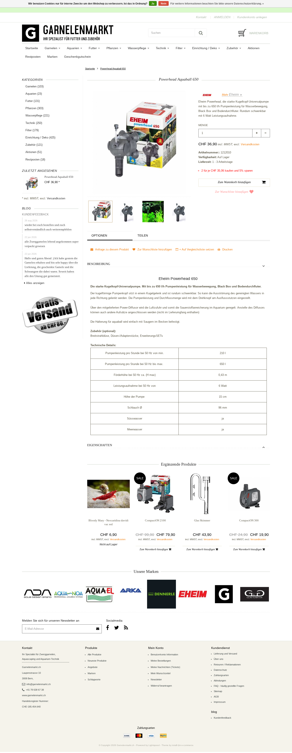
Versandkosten (56, 198)
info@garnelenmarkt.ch (39, 684)
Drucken (227, 249)
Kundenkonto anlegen (252, 17)
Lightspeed (154, 745)
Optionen (99, 235)
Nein (163, 3)
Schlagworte (94, 679)
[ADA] (37, 594)
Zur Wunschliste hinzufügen (231, 191)
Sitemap (218, 691)
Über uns (218, 659)
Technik (161, 48)
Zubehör (233, 48)
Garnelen (51, 48)
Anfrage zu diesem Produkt (111, 249)
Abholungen (220, 680)
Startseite (31, 48)
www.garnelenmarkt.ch (34, 695)
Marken (52, 56)
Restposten (33, 56)
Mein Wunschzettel (160, 673)
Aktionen (254, 48)
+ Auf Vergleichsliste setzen (196, 249)
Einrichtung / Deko (205, 48)
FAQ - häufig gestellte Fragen (229, 686)
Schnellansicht (108, 506)
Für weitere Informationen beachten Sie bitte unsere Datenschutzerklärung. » (217, 3)
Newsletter (156, 679)
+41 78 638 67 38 (35, 689)
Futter (93, 48)
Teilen (142, 235)
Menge (203, 125)
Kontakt (201, 17)
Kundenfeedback (222, 717)
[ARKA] (130, 590)
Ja (152, 3)
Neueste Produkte (97, 660)
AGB (216, 696)
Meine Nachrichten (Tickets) (165, 667)
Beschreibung (98, 264)
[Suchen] (201, 32)
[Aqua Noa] (68, 594)
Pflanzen (112, 48)
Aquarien (73, 48)
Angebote (92, 667)
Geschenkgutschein (77, 56)
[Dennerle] (161, 594)
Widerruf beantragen (161, 685)
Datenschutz (220, 670)
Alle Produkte (94, 654)
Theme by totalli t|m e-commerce (177, 745)
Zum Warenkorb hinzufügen (154, 549)
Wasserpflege (137, 48)
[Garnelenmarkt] (223, 594)
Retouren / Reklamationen (227, 664)
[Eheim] (192, 594)
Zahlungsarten (221, 675)
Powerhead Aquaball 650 (113, 68)
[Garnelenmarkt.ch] (83, 33)
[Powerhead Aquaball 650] (100, 211)
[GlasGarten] (254, 594)
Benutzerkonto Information (164, 654)
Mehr (230, 94)
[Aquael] (99, 594)
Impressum (220, 702)
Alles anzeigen (35, 283)
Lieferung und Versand (225, 653)
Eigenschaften (99, 445)
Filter (179, 48)
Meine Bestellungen (161, 660)
